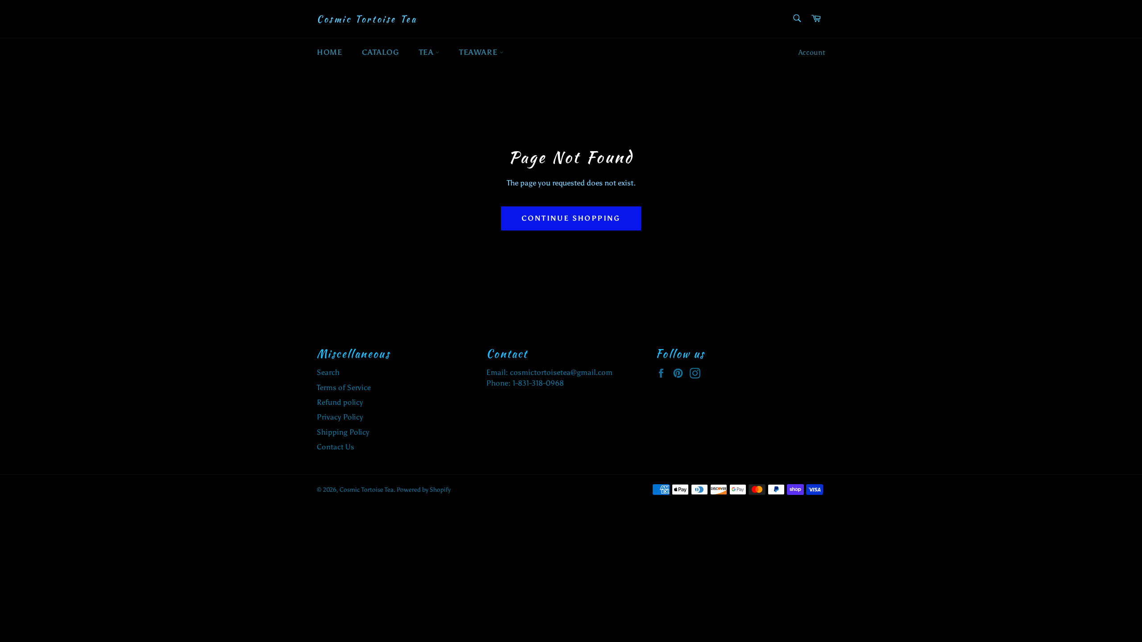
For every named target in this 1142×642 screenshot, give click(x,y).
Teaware (479, 52)
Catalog (380, 52)
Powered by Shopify (424, 490)
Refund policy (340, 402)
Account (812, 52)
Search (328, 372)
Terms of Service (344, 387)
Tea (427, 52)
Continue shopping (571, 218)
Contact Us (335, 446)
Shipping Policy (343, 432)
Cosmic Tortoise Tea (367, 19)
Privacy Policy (340, 416)
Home (329, 52)
